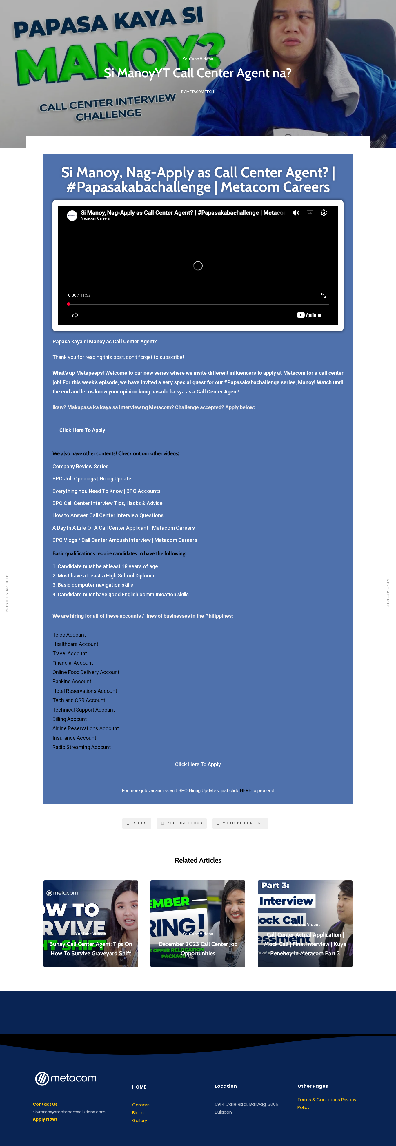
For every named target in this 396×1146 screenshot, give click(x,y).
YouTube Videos (198, 59)
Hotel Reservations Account (84, 691)
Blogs (140, 823)
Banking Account (71, 681)
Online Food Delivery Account (86, 672)
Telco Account (69, 635)
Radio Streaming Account (81, 747)
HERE (245, 790)
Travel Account (70, 653)
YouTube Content (243, 823)
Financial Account (73, 663)
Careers (141, 1105)
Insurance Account (74, 738)
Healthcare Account (75, 644)
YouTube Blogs (184, 823)
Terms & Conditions (318, 1099)
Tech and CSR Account (79, 700)
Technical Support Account (84, 710)
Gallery (139, 1120)
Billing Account (70, 719)
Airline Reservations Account (86, 728)
